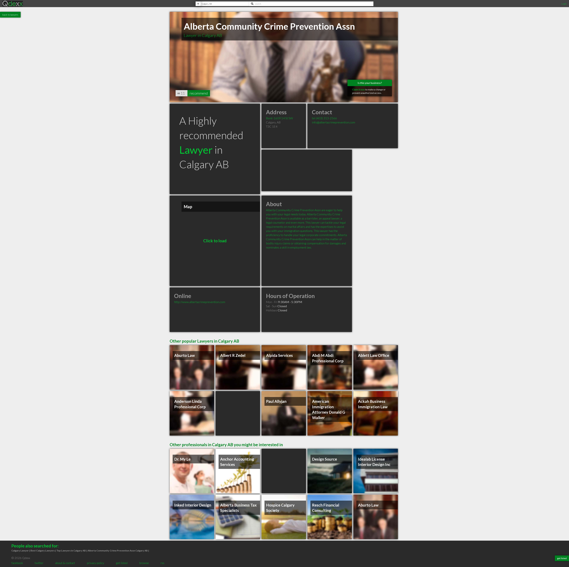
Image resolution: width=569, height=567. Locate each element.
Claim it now (358, 89)
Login (564, 3)
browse (144, 563)
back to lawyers (10, 14)
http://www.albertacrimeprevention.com (199, 302)
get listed (122, 563)
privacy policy (95, 563)
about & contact (65, 563)
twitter (39, 563)
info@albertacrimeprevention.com (333, 122)
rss (162, 563)
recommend (199, 93)
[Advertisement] (307, 170)
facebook (17, 563)
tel (324, 118)
